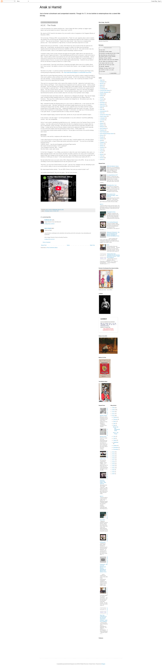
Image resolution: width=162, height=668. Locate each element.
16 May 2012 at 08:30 (49, 223)
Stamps (101, 145)
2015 (113, 456)
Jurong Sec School (104, 114)
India (101, 107)
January (115, 417)
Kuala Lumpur (103, 116)
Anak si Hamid (50, 7)
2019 (113, 463)
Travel (101, 150)
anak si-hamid (47, 228)
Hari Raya (102, 102)
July (114, 438)
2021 (113, 467)
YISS (101, 156)
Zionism (102, 157)
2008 (113, 407)
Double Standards (104, 92)
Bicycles (102, 83)
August (115, 440)
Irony (108, 244)
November (115, 447)
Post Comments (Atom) (52, 247)
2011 (113, 413)
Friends (101, 99)
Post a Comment (46, 242)
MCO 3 (101, 204)
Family (101, 95)
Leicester (102, 119)
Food (101, 97)
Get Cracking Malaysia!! (112, 222)
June (114, 436)
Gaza (101, 100)
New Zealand (103, 128)
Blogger (103, 664)
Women (102, 154)
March (114, 421)
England (102, 94)
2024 (113, 473)
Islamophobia (103, 111)
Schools (54, 210)
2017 (113, 459)
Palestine (102, 130)
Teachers (102, 147)
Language (102, 118)
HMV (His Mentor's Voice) (113, 166)
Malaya (101, 123)
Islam (101, 109)
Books (101, 85)
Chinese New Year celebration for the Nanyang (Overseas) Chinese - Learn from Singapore (113, 255)
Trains (101, 149)
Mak (101, 121)
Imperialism (102, 106)
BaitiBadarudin (48, 220)
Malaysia (102, 126)
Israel (101, 112)
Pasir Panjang (103, 131)
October (115, 445)
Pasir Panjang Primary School (107, 133)
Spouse (102, 144)
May (114, 425)
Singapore (102, 142)
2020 (113, 465)
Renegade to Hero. (111, 212)
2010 (113, 411)
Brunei (101, 87)
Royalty (101, 137)
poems (101, 159)
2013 (113, 452)
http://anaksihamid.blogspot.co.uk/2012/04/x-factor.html (77, 72)
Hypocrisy (102, 104)
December (115, 449)
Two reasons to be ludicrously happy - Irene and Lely (112, 195)
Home (68, 245)
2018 (113, 461)
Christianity (47, 210)
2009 (113, 409)
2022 (113, 469)
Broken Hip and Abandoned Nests (116, 428)
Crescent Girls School (105, 90)
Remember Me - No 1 (112, 185)
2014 (113, 454)
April (114, 423)
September (115, 442)
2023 (113, 471)
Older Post (92, 245)
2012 (113, 415)
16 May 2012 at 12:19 (49, 239)
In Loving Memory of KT (112, 175)
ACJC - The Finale (115, 433)
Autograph (102, 81)
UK (100, 152)
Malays (101, 125)
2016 (113, 457)
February (115, 419)
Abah (101, 80)
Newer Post (43, 245)
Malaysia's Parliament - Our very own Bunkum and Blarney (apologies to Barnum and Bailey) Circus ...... (113, 235)
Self (57, 210)
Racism (51, 210)
